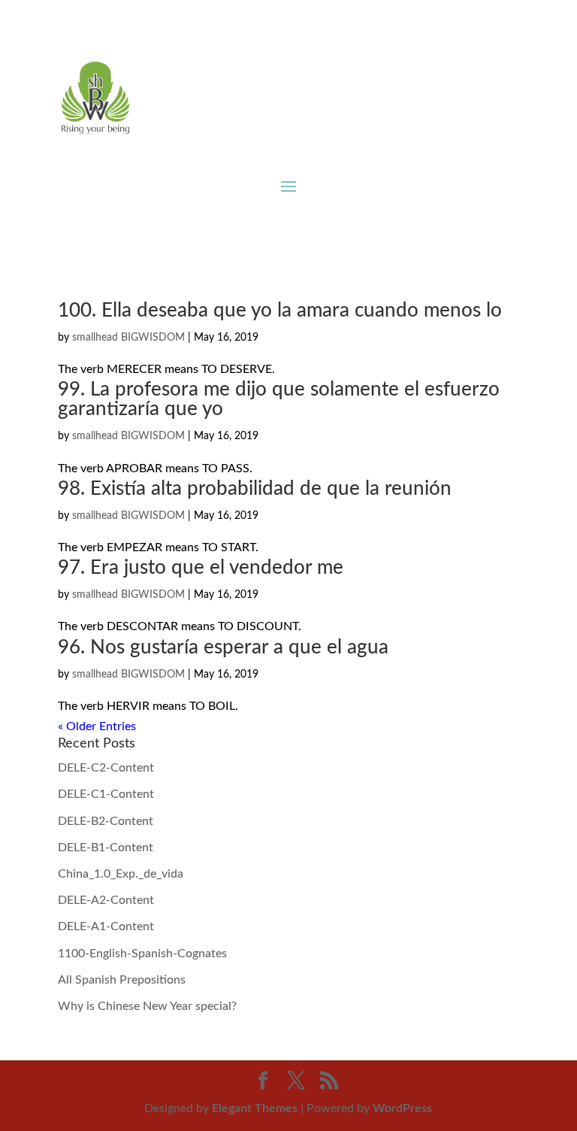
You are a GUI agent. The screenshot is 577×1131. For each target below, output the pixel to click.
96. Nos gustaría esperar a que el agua (223, 647)
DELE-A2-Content (106, 900)
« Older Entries (97, 726)
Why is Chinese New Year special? (147, 1006)
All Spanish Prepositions (122, 980)
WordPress (402, 1108)
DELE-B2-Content (105, 821)
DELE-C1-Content (106, 794)
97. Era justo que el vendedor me (200, 568)
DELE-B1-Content (105, 847)
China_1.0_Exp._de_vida (120, 874)
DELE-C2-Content (106, 768)
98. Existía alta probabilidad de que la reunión (255, 489)
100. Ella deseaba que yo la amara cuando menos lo (280, 310)
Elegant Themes (255, 1108)
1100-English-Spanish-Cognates (142, 954)
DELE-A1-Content (106, 926)
